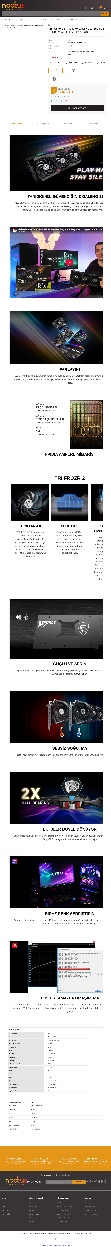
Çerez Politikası (62, 1221)
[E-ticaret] (55, 1245)
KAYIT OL (79, 1182)
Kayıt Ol (4, 1206)
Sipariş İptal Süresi (91, 1210)
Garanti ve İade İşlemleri (92, 1206)
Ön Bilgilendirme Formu (64, 1203)
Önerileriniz (93, 124)
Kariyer (31, 1210)
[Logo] (13, 5)
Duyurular (32, 1203)
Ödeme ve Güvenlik (63, 1214)
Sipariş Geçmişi (6, 1210)
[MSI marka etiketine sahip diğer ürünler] (50, 25)
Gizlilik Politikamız (62, 1210)
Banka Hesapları (34, 1214)
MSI (69, 40)
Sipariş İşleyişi (89, 1203)
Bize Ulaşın (32, 1221)
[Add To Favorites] (54, 63)
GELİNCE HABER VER (77, 108)
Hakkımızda (33, 1206)
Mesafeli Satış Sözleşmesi (65, 1206)
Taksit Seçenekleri (43, 124)
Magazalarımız (34, 1218)
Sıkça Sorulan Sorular (91, 1214)
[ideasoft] (44, 1245)
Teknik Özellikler (17, 124)
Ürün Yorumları (68, 124)
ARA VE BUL (105, 13)
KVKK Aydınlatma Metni (64, 1218)
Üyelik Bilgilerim (6, 1214)
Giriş (3, 1203)
